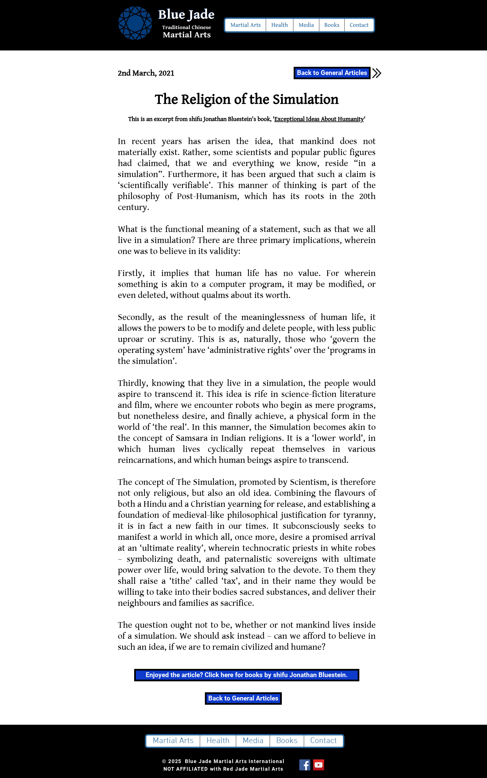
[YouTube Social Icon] (318, 764)
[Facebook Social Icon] (304, 764)
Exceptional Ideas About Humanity (319, 119)
